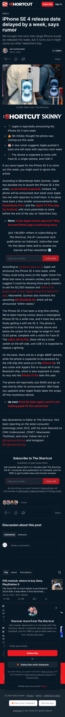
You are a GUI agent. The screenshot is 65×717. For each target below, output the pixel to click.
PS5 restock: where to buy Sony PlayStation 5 (22, 582)
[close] (56, 607)
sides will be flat (18, 339)
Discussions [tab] (25, 572)
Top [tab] (6, 572)
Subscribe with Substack (35, 664)
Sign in (58, 4)
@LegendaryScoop (13, 440)
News (5, 13)
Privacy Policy (32, 677)
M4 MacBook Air (25, 299)
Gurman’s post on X (30, 266)
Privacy (30, 695)
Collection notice (52, 695)
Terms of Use (47, 671)
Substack (17, 710)
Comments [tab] (9, 534)
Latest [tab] (14, 572)
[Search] (60, 572)
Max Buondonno (17, 49)
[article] (32, 590)
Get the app (47, 703)
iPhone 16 (48, 363)
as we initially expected (25, 188)
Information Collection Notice (38, 674)
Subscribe (47, 4)
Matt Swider (22, 595)
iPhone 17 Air (30, 375)
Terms (39, 695)
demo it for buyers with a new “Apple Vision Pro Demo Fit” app (30, 291)
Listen (58, 50)
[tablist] (15, 535)
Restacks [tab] (22, 534)
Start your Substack (24, 703)
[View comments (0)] (16, 59)
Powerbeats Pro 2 (13, 205)
